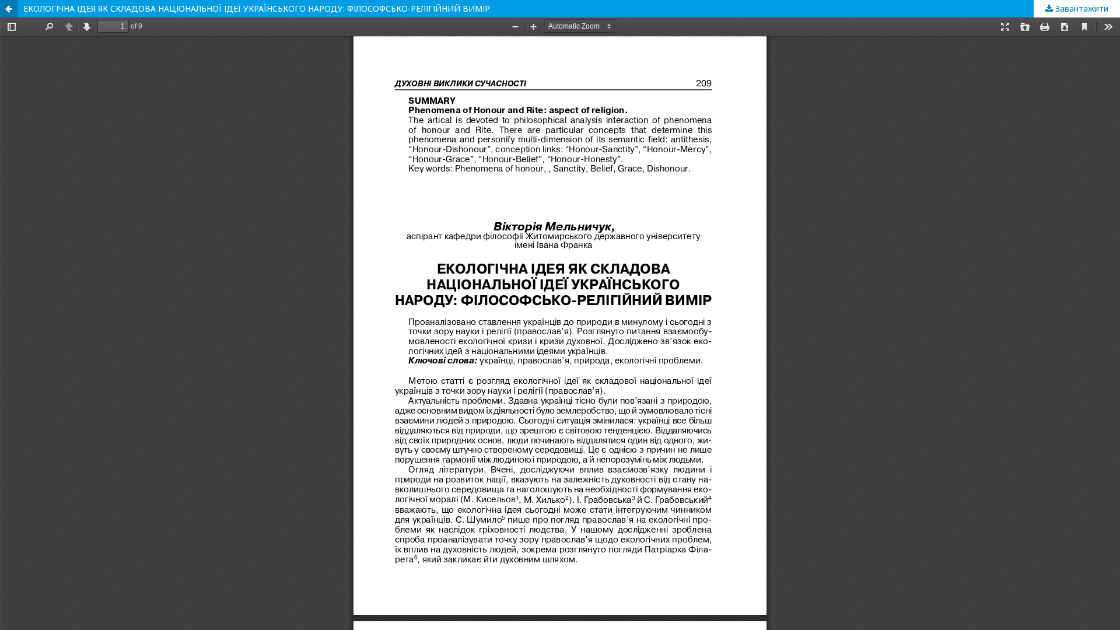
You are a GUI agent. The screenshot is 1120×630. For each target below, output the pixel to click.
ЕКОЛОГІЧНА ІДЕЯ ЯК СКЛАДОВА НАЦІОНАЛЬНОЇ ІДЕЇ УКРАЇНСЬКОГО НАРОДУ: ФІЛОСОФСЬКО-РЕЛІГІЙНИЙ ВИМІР (256, 8)
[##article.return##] (9, 9)
